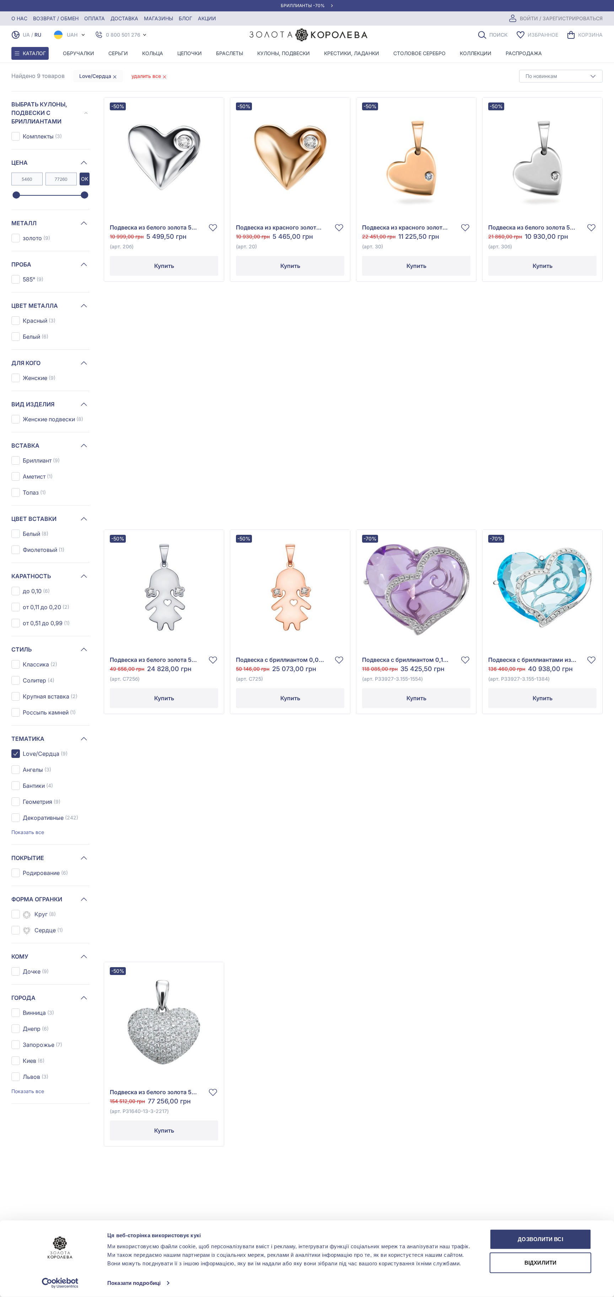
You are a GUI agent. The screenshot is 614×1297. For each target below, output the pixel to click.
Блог (185, 18)
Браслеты (229, 53)
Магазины (158, 18)
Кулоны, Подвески (283, 53)
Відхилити (540, 1262)
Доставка (124, 18)
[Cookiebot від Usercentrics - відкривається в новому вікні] (60, 1283)
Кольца (152, 53)
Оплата (94, 18)
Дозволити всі (540, 1239)
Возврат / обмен (56, 18)
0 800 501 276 (123, 35)
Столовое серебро (419, 53)
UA (26, 35)
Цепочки (189, 53)
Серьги (118, 53)
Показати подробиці (134, 1283)
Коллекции (475, 53)
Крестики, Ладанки (351, 53)
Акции (207, 18)
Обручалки (78, 53)
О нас (19, 18)
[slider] (16, 195)
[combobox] (561, 76)
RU (37, 35)
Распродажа (524, 53)
